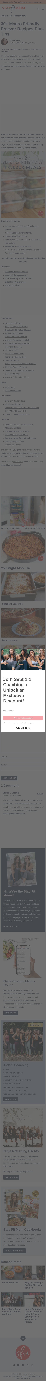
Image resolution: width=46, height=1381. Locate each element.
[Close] (42, 652)
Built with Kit (23, 728)
